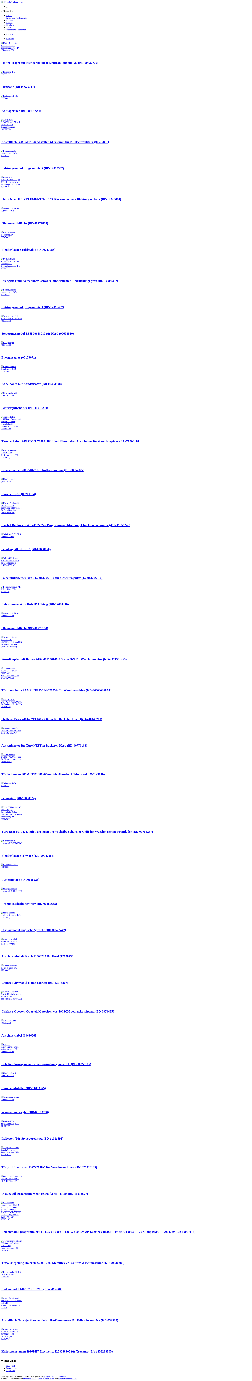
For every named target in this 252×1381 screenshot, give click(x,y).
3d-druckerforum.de (46, 1379)
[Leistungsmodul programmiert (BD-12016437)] (11, 294)
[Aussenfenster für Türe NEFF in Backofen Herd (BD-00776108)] (11, 733)
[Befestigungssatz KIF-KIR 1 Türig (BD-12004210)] (11, 591)
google (47, 1376)
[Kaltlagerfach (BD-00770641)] (11, 98)
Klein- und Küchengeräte (16, 18)
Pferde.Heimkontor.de (67, 1379)
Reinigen (10, 25)
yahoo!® (62, 1376)
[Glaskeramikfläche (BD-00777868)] (11, 211)
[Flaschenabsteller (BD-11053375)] (11, 1075)
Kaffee (9, 15)
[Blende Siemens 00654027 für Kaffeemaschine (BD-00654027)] (11, 457)
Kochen (9, 20)
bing (52, 1376)
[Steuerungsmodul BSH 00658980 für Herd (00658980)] (11, 321)
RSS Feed (10, 1366)
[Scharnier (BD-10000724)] (11, 785)
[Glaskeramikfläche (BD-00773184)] (11, 615)
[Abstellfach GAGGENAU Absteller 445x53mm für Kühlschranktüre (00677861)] (11, 129)
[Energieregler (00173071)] (11, 345)
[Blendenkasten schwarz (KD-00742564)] (11, 843)
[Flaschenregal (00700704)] (11, 481)
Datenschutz (11, 1368)
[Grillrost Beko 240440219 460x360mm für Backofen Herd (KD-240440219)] (11, 706)
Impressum (10, 1370)
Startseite (10, 34)
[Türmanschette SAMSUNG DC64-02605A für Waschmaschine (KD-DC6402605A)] (11, 678)
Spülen (9, 27)
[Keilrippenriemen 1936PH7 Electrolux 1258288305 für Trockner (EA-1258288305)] (11, 1339)
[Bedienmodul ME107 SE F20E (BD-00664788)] (11, 1277)
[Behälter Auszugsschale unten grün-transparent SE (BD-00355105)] (11, 1051)
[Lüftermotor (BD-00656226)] (11, 867)
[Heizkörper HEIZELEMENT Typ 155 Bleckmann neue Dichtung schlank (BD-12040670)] (11, 187)
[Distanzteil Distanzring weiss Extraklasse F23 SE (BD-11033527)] (11, 1181)
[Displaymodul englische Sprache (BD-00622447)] (11, 917)
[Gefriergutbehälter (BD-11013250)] (11, 395)
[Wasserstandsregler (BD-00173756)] (11, 1099)
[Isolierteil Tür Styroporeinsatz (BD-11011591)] (11, 1126)
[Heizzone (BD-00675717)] (11, 74)
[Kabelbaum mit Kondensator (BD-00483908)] (11, 371)
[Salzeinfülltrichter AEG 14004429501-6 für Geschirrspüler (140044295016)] (11, 565)
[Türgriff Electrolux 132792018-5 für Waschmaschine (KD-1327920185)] (11, 1155)
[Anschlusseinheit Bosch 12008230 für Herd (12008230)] (11, 944)
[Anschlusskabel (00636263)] (11, 1023)
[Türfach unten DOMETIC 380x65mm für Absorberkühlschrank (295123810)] (11, 761)
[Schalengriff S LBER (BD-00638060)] (11, 536)
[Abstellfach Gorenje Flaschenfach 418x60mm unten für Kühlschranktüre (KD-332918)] (11, 1308)
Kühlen (9, 23)
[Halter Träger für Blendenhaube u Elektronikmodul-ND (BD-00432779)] (11, 50)
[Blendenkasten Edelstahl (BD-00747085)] (11, 237)
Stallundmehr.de (29, 1379)
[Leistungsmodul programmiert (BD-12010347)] (11, 156)
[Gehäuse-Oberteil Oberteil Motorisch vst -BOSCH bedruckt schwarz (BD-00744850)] (11, 999)
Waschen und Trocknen (16, 30)
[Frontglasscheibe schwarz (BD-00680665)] (11, 891)
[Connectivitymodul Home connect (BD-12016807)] (11, 970)
